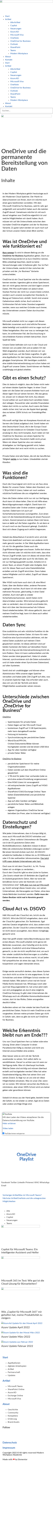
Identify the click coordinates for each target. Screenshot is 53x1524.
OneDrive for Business (20, 41)
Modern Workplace (19, 53)
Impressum (9, 1448)
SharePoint (15, 47)
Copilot (13, 25)
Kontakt (8, 60)
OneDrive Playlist (26, 1156)
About (8, 57)
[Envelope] (26, 1434)
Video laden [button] (8, 1128)
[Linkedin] (19, 1434)
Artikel (8, 19)
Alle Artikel (15, 22)
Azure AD (14, 32)
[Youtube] (13, 1434)
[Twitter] (6, 1434)
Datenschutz (10, 1442)
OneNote (14, 38)
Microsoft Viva (17, 35)
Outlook (14, 44)
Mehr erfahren (9, 1123)
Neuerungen (15, 29)
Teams (13, 50)
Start (7, 16)
